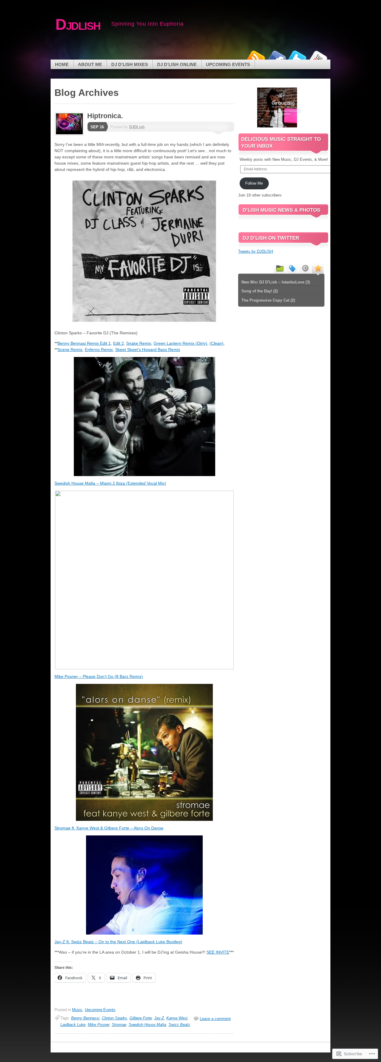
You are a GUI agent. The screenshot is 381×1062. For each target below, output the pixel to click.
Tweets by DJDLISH (255, 251)
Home (62, 64)
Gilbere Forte (140, 1018)
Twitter (297, 57)
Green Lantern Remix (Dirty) (180, 343)
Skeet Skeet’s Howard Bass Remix (147, 349)
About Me (90, 64)
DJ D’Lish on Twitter (271, 238)
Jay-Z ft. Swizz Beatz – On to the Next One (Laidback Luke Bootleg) (118, 941)
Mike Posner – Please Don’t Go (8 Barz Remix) (98, 676)
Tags (292, 268)
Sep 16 (97, 127)
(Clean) (217, 343)
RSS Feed (255, 57)
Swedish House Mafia (147, 1024)
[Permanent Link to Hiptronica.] (70, 134)
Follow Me (254, 183)
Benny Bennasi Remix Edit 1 (84, 343)
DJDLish (137, 127)
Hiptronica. (105, 116)
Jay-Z (159, 1018)
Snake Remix (138, 343)
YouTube (317, 57)
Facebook (276, 57)
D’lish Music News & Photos (281, 210)
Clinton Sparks (114, 1018)
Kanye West (177, 1018)
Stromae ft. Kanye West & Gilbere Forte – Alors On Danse (108, 828)
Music (77, 1010)
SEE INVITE (218, 952)
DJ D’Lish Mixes (129, 64)
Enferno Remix (99, 349)
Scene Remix (69, 349)
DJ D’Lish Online (177, 64)
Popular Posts (318, 268)
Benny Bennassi (85, 1018)
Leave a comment (215, 1018)
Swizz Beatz (179, 1024)
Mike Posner (98, 1024)
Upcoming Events (228, 64)
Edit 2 (118, 343)
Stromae (119, 1024)
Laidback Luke (72, 1024)
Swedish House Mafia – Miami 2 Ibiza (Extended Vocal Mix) (110, 483)
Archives (305, 268)
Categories (279, 268)
